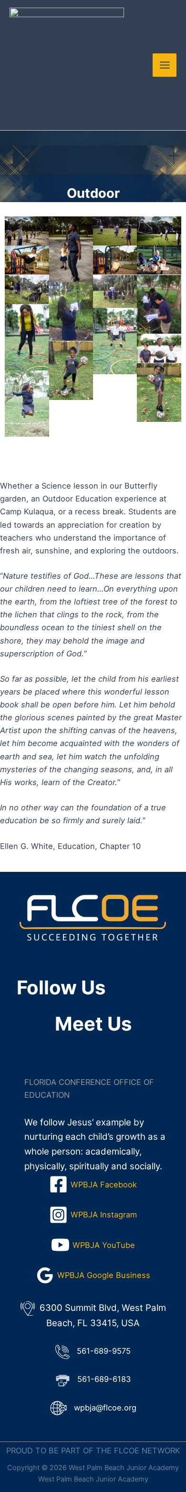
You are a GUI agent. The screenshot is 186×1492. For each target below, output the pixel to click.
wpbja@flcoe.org (105, 1407)
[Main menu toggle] (164, 65)
